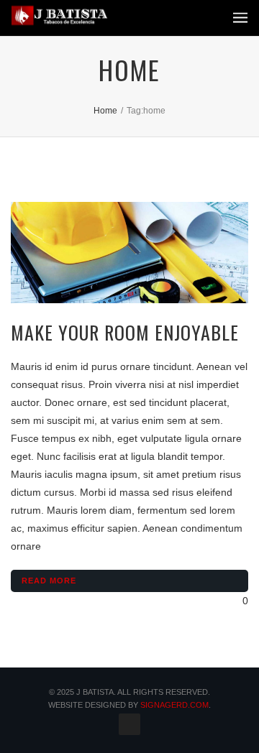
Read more (49, 580)
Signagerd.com (174, 705)
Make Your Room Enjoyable (125, 332)
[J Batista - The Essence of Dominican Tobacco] (60, 15)
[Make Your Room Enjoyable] (129, 252)
